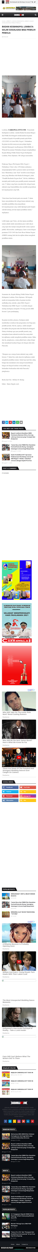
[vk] (10, 800)
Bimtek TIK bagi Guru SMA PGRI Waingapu (21, 1224)
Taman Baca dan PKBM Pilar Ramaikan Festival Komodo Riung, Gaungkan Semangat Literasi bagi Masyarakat (23, 447)
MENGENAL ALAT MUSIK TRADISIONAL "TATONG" (23, 913)
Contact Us (25, 1244)
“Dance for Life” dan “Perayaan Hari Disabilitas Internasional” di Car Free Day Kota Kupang (23, 1234)
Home (3, 21)
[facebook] (10, 787)
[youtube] (27, 787)
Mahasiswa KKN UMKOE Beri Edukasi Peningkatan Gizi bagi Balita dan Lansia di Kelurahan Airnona (22, 1136)
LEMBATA (8, 21)
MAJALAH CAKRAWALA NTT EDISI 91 (22, 1089)
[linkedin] (28, 1121)
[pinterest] (10, 796)
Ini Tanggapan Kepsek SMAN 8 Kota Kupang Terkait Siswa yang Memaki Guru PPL (22, 1216)
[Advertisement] (19, 54)
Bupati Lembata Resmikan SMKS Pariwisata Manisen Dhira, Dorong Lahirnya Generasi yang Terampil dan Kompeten (23, 436)
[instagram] (27, 796)
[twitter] (10, 791)
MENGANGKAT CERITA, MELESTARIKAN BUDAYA (23, 895)
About (18, 1244)
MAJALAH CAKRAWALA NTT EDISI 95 (22, 1072)
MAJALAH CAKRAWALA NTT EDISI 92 (22, 1081)
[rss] (27, 791)
